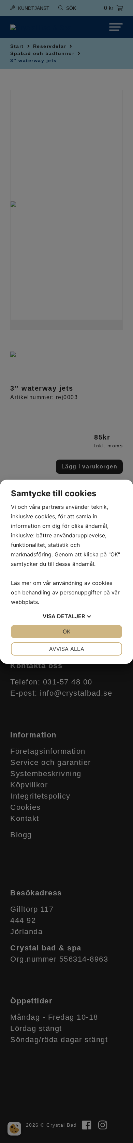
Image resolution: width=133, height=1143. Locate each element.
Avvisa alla (66, 648)
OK (66, 631)
